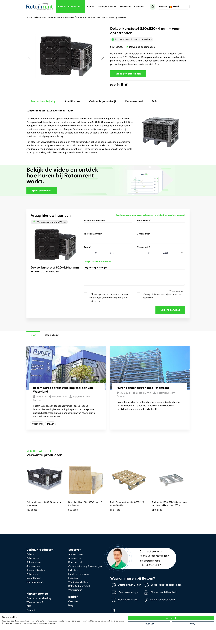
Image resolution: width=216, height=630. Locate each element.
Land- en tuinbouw (78, 574)
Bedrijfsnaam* (144, 220)
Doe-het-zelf (75, 562)
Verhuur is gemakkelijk (103, 101)
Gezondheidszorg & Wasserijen (85, 566)
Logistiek (73, 578)
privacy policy (116, 294)
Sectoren (125, 6)
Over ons (73, 601)
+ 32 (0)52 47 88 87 (150, 565)
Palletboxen (32, 574)
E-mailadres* (143, 233)
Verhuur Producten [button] (69, 6)
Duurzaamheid (134, 101)
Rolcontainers (33, 562)
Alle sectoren (75, 554)
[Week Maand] (173, 254)
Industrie (73, 570)
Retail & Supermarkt (79, 585)
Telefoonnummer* (93, 233)
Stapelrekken (33, 566)
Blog (33, 335)
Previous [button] (29, 56)
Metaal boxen (33, 578)
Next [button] (103, 56)
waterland (37, 423)
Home (29, 17)
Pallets (30, 554)
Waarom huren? (107, 6)
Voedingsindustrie (78, 582)
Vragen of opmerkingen (95, 267)
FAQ (154, 101)
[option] (66, 56)
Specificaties (72, 101)
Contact (139, 6)
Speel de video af (41, 190)
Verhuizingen (75, 589)
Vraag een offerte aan (128, 73)
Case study (51, 335)
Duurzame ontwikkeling (38, 598)
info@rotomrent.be (150, 560)
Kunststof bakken (35, 570)
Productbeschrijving (43, 101)
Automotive (74, 558)
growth (50, 423)
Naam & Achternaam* (95, 220)
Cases (90, 6)
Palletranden (40, 17)
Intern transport (34, 582)
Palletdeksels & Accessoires (61, 17)
